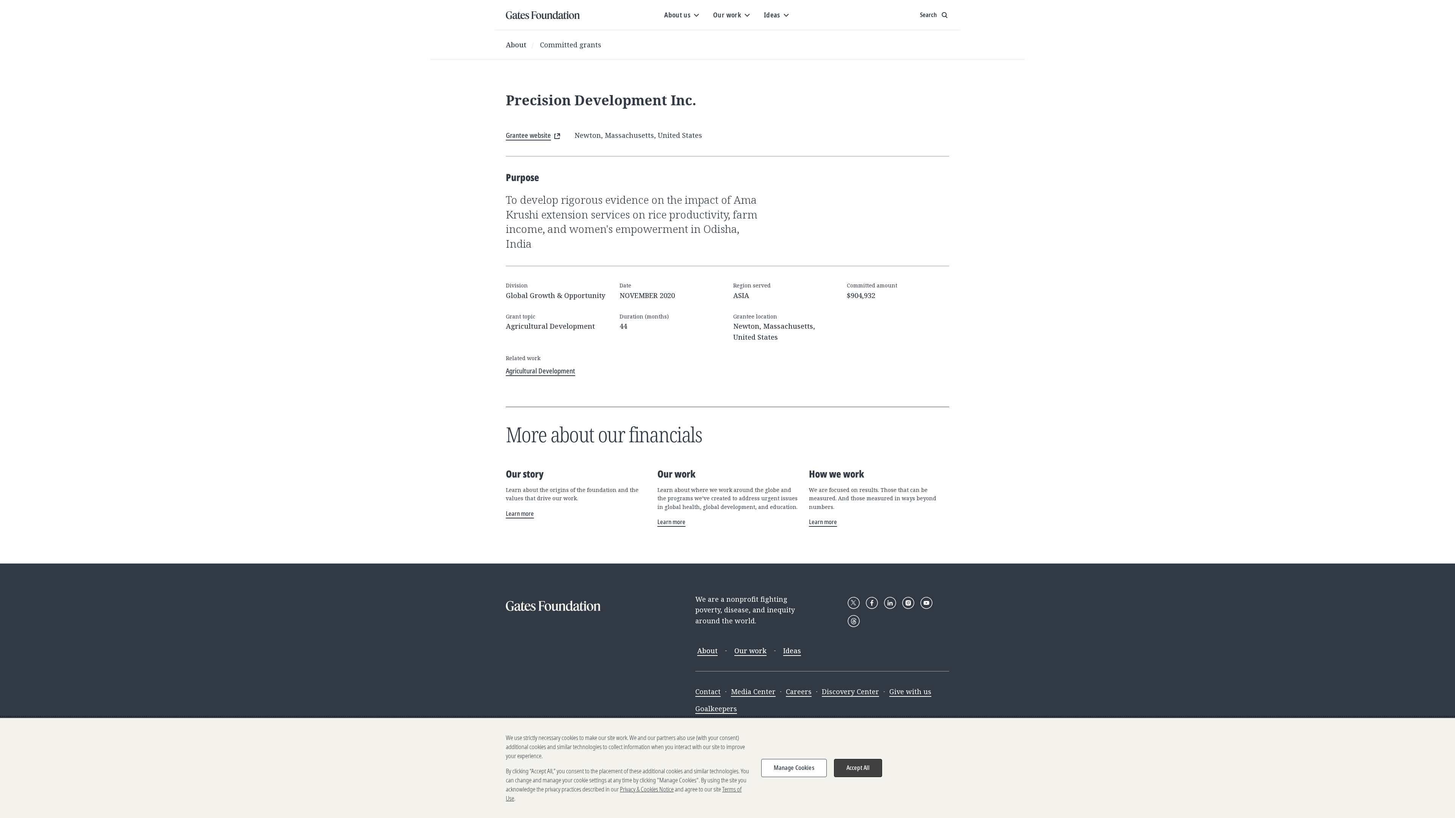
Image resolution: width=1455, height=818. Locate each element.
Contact (708, 691)
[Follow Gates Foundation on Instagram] (908, 603)
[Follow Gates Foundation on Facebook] (872, 603)
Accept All (858, 767)
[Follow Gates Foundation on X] (853, 603)
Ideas (792, 650)
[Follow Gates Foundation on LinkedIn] (890, 603)
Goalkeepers (716, 708)
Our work (750, 650)
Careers (799, 691)
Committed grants (570, 44)
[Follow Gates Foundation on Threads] (853, 621)
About (516, 44)
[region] (727, 768)
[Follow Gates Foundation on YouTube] (926, 603)
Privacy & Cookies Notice (647, 789)
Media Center (753, 691)
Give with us (910, 691)
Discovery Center (850, 691)
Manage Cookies (794, 767)
